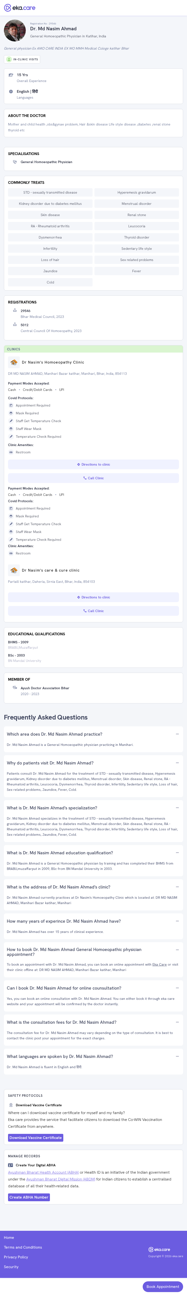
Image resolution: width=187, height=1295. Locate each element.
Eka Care (159, 964)
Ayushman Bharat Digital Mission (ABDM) (60, 1179)
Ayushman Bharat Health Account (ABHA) (43, 1172)
